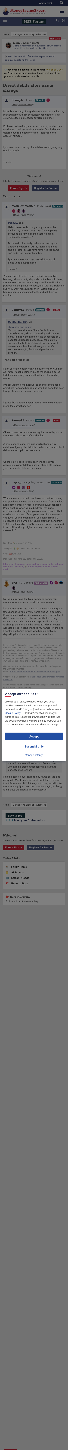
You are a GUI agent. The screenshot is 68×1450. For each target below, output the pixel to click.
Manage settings (34, 755)
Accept (34, 736)
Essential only (34, 746)
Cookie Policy (13, 713)
